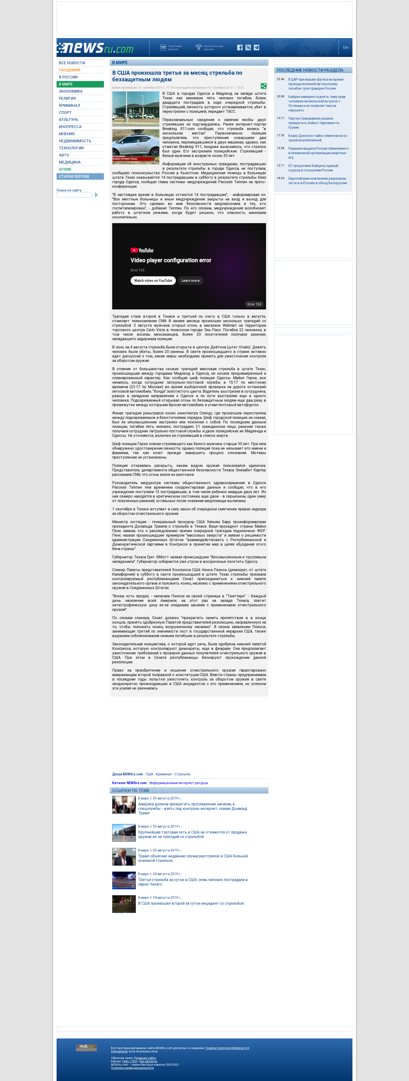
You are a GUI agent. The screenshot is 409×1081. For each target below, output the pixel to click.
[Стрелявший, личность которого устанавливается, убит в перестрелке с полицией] (136, 147)
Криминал (164, 774)
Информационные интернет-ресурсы (179, 783)
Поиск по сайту (69, 190)
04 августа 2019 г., (167, 874)
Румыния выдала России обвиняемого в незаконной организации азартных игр (319, 153)
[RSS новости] (248, 47)
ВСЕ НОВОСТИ (72, 63)
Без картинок (148, 1061)
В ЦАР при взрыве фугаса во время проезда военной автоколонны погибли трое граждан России (316, 84)
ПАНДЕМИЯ (69, 70)
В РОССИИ (68, 77)
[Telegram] (256, 47)
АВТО (64, 155)
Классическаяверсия (213, 47)
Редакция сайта (145, 1058)
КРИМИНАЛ (69, 105)
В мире (120, 62)
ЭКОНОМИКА (71, 91)
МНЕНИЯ (67, 134)
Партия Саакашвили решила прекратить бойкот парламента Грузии (314, 123)
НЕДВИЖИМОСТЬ (75, 141)
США (149, 774)
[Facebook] (240, 47)
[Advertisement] (204, 18)
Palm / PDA (129, 1061)
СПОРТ (65, 112)
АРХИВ (65, 169)
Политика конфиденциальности (132, 1068)
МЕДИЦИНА (70, 162)
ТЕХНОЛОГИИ (71, 148)
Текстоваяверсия (175, 47)
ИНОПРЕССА (70, 127)
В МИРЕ (66, 84)
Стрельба (182, 774)
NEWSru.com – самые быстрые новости (138, 1064)
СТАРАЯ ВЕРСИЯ (74, 176)
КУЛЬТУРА (68, 119)
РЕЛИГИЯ (67, 98)
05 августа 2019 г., (167, 798)
